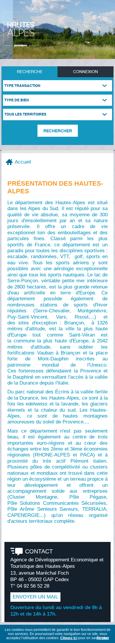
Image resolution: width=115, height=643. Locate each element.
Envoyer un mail (35, 597)
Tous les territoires (25, 114)
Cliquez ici (68, 638)
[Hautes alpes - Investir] (20, 29)
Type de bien (16, 100)
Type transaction (22, 86)
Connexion (85, 71)
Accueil (23, 162)
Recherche (29, 71)
